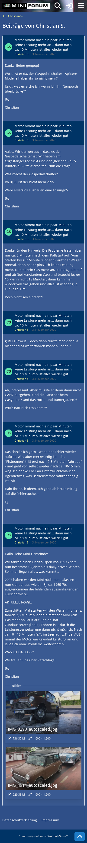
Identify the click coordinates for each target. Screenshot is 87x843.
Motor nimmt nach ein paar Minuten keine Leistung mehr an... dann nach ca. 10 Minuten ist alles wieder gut (43, 45)
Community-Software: (43, 836)
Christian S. (22, 54)
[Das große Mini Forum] (26, 5)
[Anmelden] (69, 6)
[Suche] (57, 5)
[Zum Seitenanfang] (79, 836)
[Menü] (81, 5)
